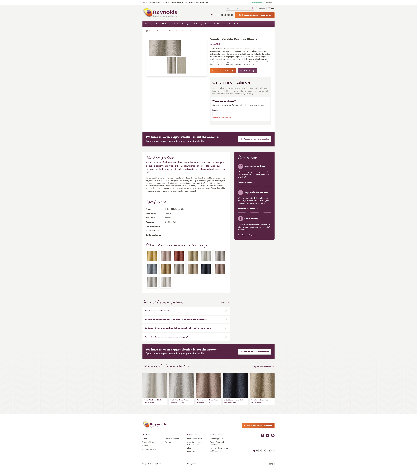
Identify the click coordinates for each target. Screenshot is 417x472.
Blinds (144, 439)
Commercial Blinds (172, 439)
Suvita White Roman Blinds (152, 400)
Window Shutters (148, 442)
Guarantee (169, 442)
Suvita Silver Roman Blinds (179, 400)
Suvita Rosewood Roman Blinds (207, 400)
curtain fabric (256, 54)
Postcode (215, 110)
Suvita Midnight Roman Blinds (233, 400)
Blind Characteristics (194, 439)
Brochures (191, 452)
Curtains (145, 446)
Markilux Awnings (149, 449)
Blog (189, 448)
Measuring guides (216, 439)
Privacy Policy (191, 464)
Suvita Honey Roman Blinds (260, 400)
